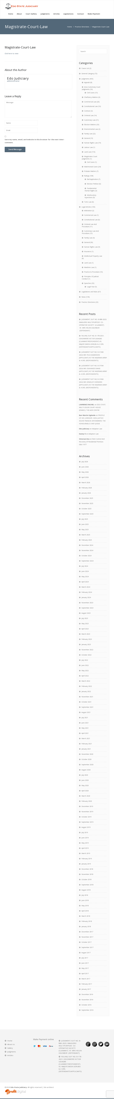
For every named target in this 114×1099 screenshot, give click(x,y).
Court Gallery (31, 14)
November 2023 (87, 603)
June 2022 (85, 665)
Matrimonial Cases (91, 167)
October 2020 (86, 759)
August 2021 (86, 712)
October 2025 (86, 509)
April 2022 (85, 676)
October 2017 (86, 942)
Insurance (87, 251)
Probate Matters (90, 171)
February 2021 (86, 744)
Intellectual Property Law (93, 256)
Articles (56, 14)
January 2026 (86, 493)
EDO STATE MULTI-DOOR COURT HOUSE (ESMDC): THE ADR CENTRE (92, 407)
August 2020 (86, 770)
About (19, 14)
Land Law (87, 152)
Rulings (86, 176)
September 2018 (87, 885)
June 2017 (85, 963)
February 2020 (86, 801)
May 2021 (85, 728)
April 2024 (85, 582)
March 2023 (85, 634)
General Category (87, 73)
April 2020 (85, 791)
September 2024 (87, 561)
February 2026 (86, 488)
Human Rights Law (91, 143)
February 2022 (86, 686)
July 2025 (84, 519)
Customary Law (90, 120)
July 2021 (84, 717)
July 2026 (84, 462)
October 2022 (86, 655)
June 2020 (85, 780)
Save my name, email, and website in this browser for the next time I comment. (34, 141)
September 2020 (87, 764)
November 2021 (87, 697)
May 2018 (85, 906)
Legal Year (91, 287)
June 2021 (85, 723)
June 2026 (85, 467)
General (87, 138)
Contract (87, 111)
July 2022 (84, 660)
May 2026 (85, 472)
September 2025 (87, 514)
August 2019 (86, 827)
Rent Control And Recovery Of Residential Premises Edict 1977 (92, 442)
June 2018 (85, 900)
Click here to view (11, 53)
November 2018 (87, 874)
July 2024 (84, 566)
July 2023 (84, 618)
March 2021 (85, 738)
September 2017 (87, 947)
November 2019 (87, 811)
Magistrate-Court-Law (20, 47)
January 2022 (86, 691)
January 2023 (86, 644)
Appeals (87, 82)
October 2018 (86, 879)
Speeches (87, 283)
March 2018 (85, 916)
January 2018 (86, 926)
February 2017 (86, 984)
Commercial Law (90, 102)
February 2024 (86, 592)
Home (10, 14)
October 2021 (86, 702)
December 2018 (87, 869)
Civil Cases (91, 93)
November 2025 (87, 503)
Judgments (45, 14)
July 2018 (84, 895)
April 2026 (85, 477)
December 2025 (87, 498)
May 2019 (85, 843)
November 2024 (87, 550)
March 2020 (85, 796)
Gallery (10, 1048)
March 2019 (85, 853)
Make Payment (94, 14)
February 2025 (86, 540)
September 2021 (87, 707)
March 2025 (85, 535)
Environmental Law (91, 129)
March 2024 (85, 587)
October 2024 (86, 556)
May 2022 (85, 670)
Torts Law (88, 202)
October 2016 (86, 1005)
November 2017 (87, 937)
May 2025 (85, 529)
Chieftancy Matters (91, 97)
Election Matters (90, 124)
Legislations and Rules (89, 292)
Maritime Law (89, 267)
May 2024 (85, 576)
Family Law (88, 134)
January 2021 (86, 749)
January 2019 (86, 864)
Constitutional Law (91, 106)
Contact (80, 14)
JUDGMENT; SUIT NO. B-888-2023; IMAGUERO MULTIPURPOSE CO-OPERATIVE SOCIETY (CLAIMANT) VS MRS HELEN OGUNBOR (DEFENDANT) (93, 325)
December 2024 (87, 545)
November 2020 (87, 754)
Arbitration (88, 210)
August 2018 (86, 890)
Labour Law (88, 147)
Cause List (85, 68)
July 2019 (84, 832)
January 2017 (86, 989)
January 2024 (86, 597)
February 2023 (86, 639)
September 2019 (87, 822)
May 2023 (85, 623)
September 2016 (87, 1010)
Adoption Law (97, 429)
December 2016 (87, 994)
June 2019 (85, 838)
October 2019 (86, 817)
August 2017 (86, 953)
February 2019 (86, 859)
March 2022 (85, 681)
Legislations (68, 14)
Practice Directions (82, 27)
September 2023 (87, 608)
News (83, 297)
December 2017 (87, 932)
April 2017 (85, 973)
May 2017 (85, 968)
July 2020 (84, 775)
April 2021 (85, 733)
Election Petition (93, 184)
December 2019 (87, 806)
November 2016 (87, 1000)
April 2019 (85, 848)
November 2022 (87, 650)
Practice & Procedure (92, 272)
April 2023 (85, 629)
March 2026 (85, 482)
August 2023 (86, 613)
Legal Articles (86, 207)
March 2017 (85, 979)
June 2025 (85, 524)
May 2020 (85, 785)
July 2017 (84, 958)
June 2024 (85, 571)
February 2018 (86, 921)
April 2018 (85, 911)
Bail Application (92, 179)
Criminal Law (88, 115)
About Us (11, 1044)
